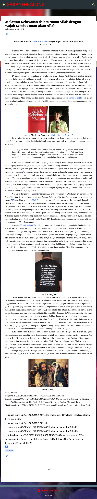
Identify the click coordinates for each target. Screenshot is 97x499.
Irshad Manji (74, 98)
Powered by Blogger (50, 490)
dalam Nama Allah (40, 41)
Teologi (9, 450)
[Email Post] (6, 447)
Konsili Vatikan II (27, 225)
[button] (6, 34)
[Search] (93, 5)
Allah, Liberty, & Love (61, 135)
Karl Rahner (37, 200)
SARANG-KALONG (26, 4)
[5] (13, 200)
